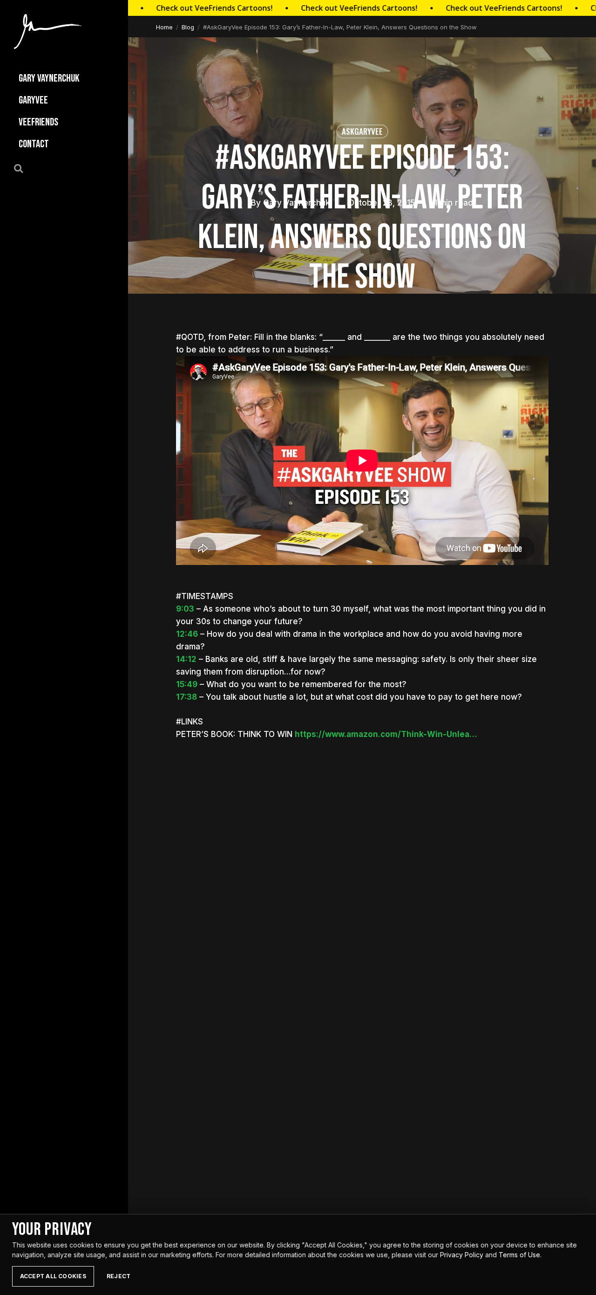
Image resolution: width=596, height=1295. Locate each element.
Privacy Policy (461, 1255)
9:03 (185, 608)
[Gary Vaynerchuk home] (47, 31)
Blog (188, 27)
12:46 (187, 634)
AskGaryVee (362, 131)
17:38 (186, 697)
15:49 (186, 684)
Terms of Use (519, 1255)
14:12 (186, 659)
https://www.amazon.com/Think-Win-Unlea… (386, 734)
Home (164, 27)
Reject (118, 1276)
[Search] (24, 167)
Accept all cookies (53, 1276)
